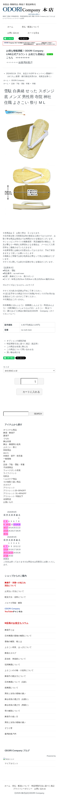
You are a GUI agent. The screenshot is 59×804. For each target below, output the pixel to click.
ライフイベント (10, 473)
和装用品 (7, 450)
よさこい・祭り (10, 447)
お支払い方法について (14, 591)
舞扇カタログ (10, 653)
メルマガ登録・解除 (13, 603)
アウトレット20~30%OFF (14, 490)
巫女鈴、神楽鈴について (15, 659)
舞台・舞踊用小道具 (12, 444)
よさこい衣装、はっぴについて (18, 647)
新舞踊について (11, 688)
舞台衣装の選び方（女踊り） (17, 699)
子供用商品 (8, 467)
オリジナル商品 (10, 430)
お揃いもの (8, 502)
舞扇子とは (9, 630)
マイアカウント (11, 763)
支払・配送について (30, 27)
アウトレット (9, 487)
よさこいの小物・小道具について (19, 670)
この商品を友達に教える (17, 346)
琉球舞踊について (12, 664)
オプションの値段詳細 (16, 341)
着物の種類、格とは (13, 641)
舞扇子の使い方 (11, 716)
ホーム (10, 27)
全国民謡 (7, 499)
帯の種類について (12, 711)
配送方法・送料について (15, 597)
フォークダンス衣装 (12, 470)
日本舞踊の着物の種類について (18, 636)
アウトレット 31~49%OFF (14, 493)
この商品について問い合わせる (20, 349)
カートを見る (33, 33)
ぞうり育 (8, 728)
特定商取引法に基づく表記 (42, 786)
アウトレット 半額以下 (13, 496)
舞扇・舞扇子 (9, 433)
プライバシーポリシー (22, 789)
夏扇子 (6, 436)
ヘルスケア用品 (10, 479)
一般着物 (7, 459)
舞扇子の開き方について (15, 676)
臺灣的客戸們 (10, 734)
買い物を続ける (13, 352)
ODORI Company (17, 80)
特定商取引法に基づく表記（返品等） (23, 344)
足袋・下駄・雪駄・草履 (20, 84)
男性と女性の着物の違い (15, 693)
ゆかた (6, 453)
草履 (34, 84)
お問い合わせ (13, 33)
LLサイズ (30, 285)
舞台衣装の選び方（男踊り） (17, 705)
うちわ (6, 438)
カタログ (7, 485)
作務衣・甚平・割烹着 (13, 456)
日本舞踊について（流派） (16, 682)
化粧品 (6, 476)
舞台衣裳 (7, 441)
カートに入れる (31, 392)
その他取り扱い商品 (12, 482)
